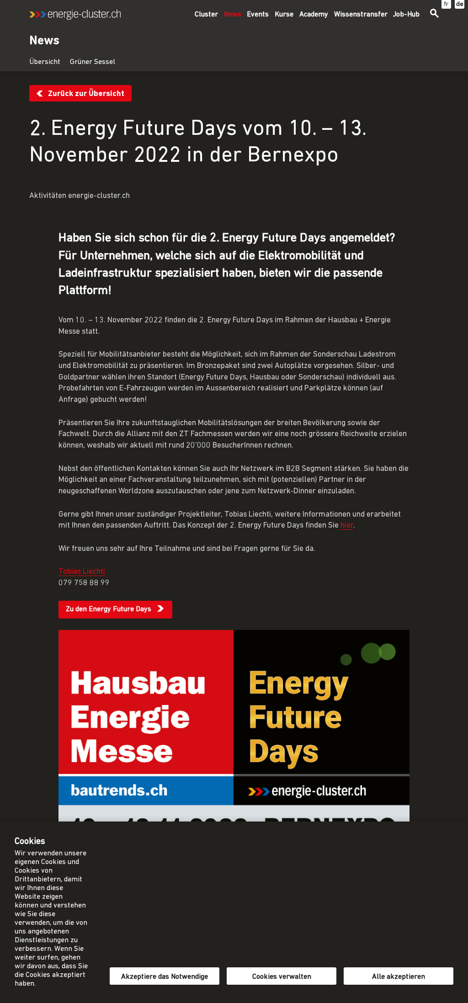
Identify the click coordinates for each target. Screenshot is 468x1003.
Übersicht (44, 62)
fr (446, 4)
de (459, 4)
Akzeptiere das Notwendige (164, 977)
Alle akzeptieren (398, 977)
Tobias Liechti (81, 572)
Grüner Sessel (92, 62)
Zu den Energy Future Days (108, 609)
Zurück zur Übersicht (86, 94)
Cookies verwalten (281, 977)
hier (346, 525)
